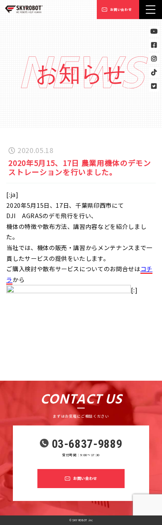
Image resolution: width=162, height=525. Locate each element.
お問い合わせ (121, 9)
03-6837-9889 (87, 444)
